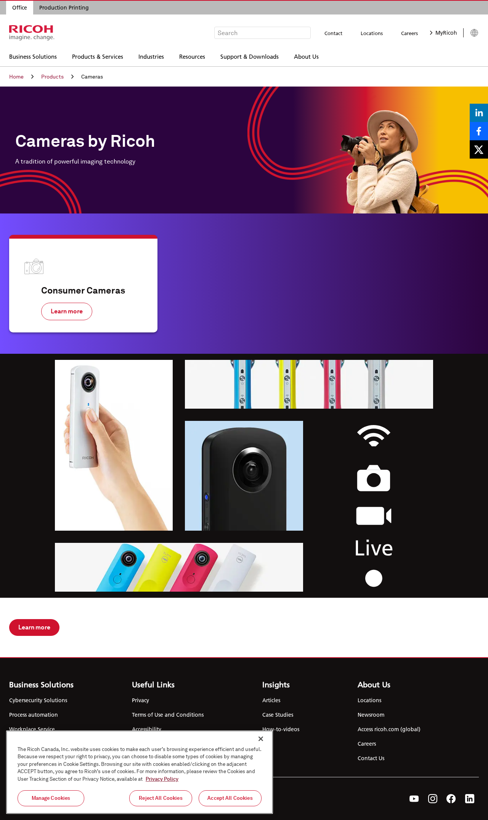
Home (16, 77)
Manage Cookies (51, 798)
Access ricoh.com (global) (389, 729)
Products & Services (97, 56)
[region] (139, 772)
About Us (306, 56)
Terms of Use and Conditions (168, 714)
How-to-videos (280, 729)
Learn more (67, 311)
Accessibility (146, 729)
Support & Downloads (249, 56)
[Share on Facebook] (479, 131)
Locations (372, 33)
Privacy (140, 700)
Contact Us (371, 758)
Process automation (33, 714)
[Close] (260, 738)
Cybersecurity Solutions (38, 700)
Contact (333, 33)
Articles (271, 700)
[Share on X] (479, 149)
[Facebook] (451, 798)
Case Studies (277, 714)
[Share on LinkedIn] (479, 113)
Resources (192, 56)
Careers (409, 33)
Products (52, 77)
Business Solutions (33, 56)
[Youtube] (414, 798)
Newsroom (371, 714)
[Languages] (471, 32)
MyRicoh (446, 32)
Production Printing (64, 7)
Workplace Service (32, 729)
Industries (151, 56)
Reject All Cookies (160, 798)
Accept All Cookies (229, 798)
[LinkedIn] (469, 798)
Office (19, 7)
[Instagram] (432, 798)
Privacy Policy (162, 779)
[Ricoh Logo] (32, 32)
